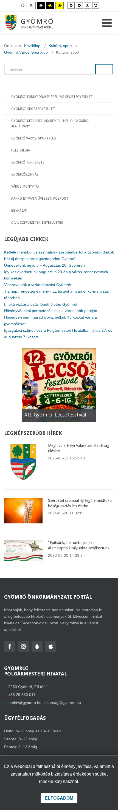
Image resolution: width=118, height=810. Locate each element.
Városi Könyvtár (25, 186)
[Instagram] (23, 646)
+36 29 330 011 (21, 694)
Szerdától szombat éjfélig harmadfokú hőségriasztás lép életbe (80, 503)
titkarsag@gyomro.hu (62, 702)
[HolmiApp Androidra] (37, 646)
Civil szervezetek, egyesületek (37, 223)
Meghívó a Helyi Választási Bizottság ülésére (78, 448)
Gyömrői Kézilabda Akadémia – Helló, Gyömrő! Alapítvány (50, 123)
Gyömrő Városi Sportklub (33, 138)
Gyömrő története (27, 162)
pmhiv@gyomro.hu (25, 702)
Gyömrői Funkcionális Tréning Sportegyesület (52, 97)
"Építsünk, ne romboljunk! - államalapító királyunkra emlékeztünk (78, 545)
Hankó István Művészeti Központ (39, 198)
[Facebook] (9, 646)
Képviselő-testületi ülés (51, 415)
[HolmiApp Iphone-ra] (50, 646)
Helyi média (20, 150)
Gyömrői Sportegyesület (33, 109)
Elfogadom (59, 798)
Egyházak (19, 210)
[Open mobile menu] (107, 23)
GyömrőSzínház (24, 174)
